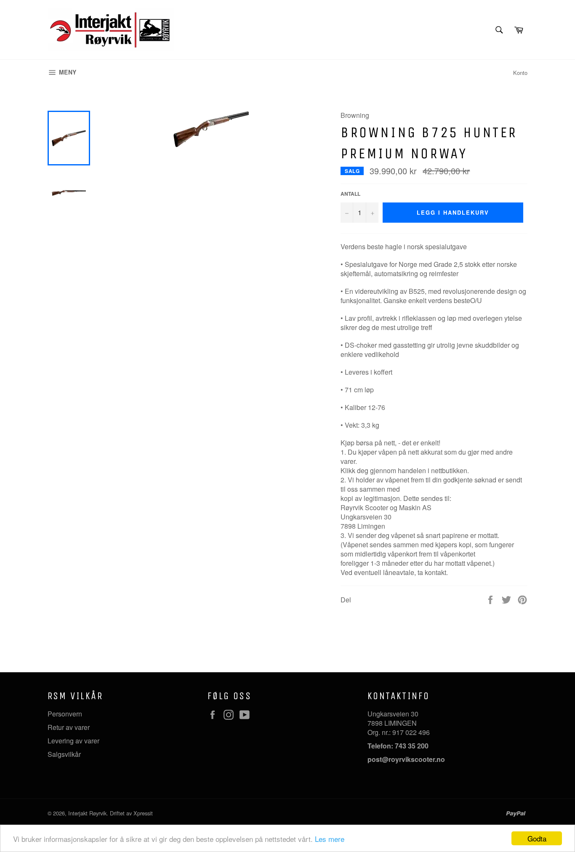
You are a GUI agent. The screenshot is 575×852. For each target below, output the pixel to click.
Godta (536, 838)
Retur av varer (69, 727)
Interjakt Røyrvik (87, 813)
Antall (350, 193)
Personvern (65, 714)
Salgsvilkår (64, 754)
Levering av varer (73, 741)
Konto (520, 73)
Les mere (329, 838)
